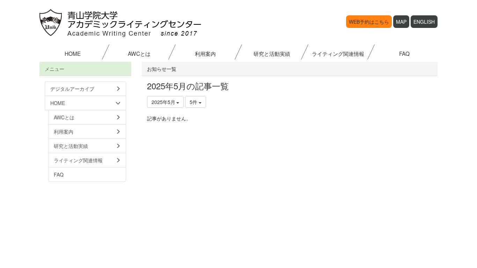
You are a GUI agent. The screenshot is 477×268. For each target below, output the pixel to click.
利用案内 (205, 53)
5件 (194, 101)
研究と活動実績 (272, 53)
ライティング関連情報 (338, 53)
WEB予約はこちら (369, 21)
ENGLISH (424, 21)
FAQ (404, 53)
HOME (73, 53)
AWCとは (139, 53)
